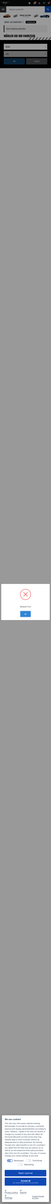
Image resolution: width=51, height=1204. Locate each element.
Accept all (25, 1182)
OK (25, 614)
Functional (37, 1160)
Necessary (19, 1160)
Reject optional (25, 1173)
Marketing (29, 1164)
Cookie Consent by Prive (38, 1197)
